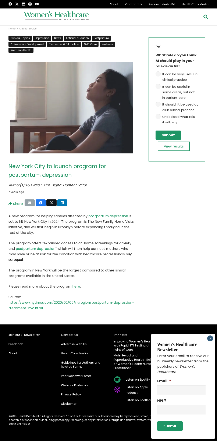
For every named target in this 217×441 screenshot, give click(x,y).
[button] (11, 17)
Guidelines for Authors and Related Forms (80, 364)
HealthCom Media (195, 4)
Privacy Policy (71, 394)
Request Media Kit (162, 4)
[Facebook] (10, 4)
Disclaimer (69, 404)
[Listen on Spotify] (120, 379)
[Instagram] (30, 4)
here (76, 286)
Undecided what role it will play (178, 119)
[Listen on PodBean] (120, 400)
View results (174, 146)
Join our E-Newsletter (24, 335)
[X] (17, 4)
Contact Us (133, 4)
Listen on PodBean (139, 400)
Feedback (15, 344)
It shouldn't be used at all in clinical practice (180, 107)
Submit (168, 135)
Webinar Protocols (74, 385)
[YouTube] (37, 4)
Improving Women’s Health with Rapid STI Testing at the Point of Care (135, 345)
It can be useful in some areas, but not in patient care (178, 92)
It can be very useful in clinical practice (180, 77)
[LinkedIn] (23, 4)
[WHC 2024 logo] (56, 16)
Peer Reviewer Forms (76, 376)
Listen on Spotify (138, 379)
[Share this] (41, 202)
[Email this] (30, 202)
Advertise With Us (74, 344)
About (114, 4)
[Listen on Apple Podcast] (120, 390)
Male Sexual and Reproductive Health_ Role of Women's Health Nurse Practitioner (133, 361)
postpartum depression (108, 216)
